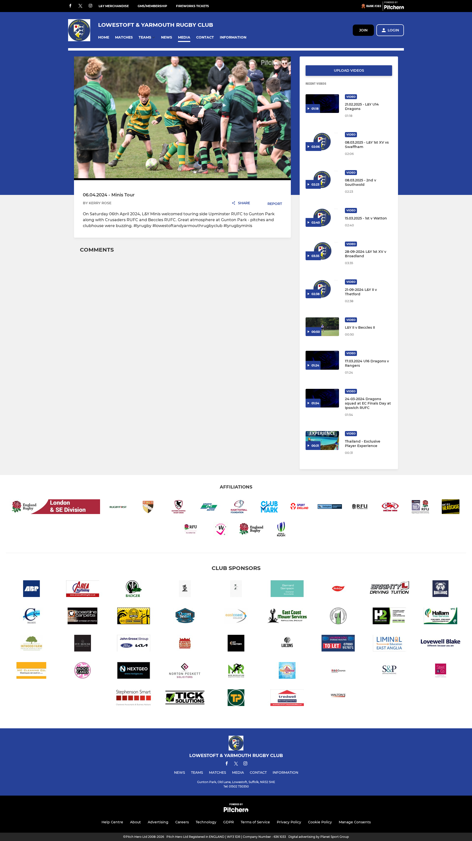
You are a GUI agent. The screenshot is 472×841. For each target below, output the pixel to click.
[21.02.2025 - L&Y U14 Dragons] (322, 103)
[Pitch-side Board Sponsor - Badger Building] (133, 589)
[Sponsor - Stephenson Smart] (133, 698)
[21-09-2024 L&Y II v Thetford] (322, 288)
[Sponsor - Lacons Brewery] (287, 644)
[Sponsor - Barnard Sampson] (287, 589)
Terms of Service (255, 822)
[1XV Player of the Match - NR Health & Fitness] (236, 671)
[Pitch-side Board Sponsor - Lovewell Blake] (440, 644)
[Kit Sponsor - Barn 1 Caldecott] (236, 589)
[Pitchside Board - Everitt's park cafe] (338, 617)
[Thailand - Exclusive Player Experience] (322, 440)
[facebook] (70, 6)
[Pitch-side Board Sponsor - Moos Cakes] (82, 671)
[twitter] (80, 6)
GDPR (228, 822)
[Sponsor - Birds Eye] (338, 589)
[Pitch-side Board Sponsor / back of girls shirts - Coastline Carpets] (82, 617)
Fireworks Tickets (192, 6)
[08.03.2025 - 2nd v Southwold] (322, 179)
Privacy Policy (289, 822)
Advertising (158, 822)
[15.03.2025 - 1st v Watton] (322, 217)
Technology (206, 822)
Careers (182, 822)
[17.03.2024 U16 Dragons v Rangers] (322, 360)
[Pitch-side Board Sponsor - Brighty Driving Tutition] (389, 589)
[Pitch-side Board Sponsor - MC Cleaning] (31, 671)
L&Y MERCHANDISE (114, 6)
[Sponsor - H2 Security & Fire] (389, 617)
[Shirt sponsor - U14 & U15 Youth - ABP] (31, 589)
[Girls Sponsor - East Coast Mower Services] (287, 617)
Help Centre (112, 822)
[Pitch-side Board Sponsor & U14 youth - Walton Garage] (338, 698)
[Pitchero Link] (394, 8)
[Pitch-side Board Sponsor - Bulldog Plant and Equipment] (440, 589)
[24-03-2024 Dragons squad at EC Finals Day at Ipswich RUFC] (322, 398)
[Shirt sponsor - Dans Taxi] (133, 617)
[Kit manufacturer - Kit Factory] (236, 644)
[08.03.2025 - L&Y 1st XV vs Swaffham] (322, 141)
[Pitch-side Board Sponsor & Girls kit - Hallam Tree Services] (440, 617)
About (135, 822)
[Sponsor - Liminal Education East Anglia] (389, 644)
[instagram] (90, 6)
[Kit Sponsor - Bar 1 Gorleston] (185, 589)
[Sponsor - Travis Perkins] (236, 698)
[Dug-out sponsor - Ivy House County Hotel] (82, 644)
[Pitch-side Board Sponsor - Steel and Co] (440, 671)
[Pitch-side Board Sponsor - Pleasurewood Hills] (287, 671)
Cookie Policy (320, 822)
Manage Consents (355, 822)
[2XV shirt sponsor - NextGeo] (133, 671)
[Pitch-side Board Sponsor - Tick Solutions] (185, 698)
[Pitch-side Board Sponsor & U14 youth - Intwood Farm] (31, 644)
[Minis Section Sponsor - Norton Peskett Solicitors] (185, 671)
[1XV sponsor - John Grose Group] (133, 644)
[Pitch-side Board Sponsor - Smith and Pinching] (389, 671)
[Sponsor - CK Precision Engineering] (31, 617)
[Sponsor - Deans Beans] (185, 617)
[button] (103, 37)
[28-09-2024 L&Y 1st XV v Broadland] (322, 251)
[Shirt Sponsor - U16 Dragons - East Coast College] (236, 617)
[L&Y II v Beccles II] (322, 326)
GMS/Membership (152, 6)
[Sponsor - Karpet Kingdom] (185, 644)
